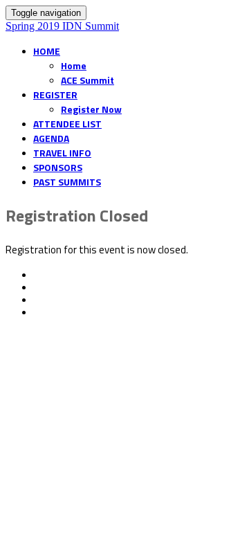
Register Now (91, 109)
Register (55, 94)
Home (46, 51)
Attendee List (67, 123)
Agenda (51, 138)
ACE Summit (87, 80)
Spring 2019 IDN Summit (62, 26)
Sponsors (57, 167)
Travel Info (62, 152)
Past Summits (67, 181)
